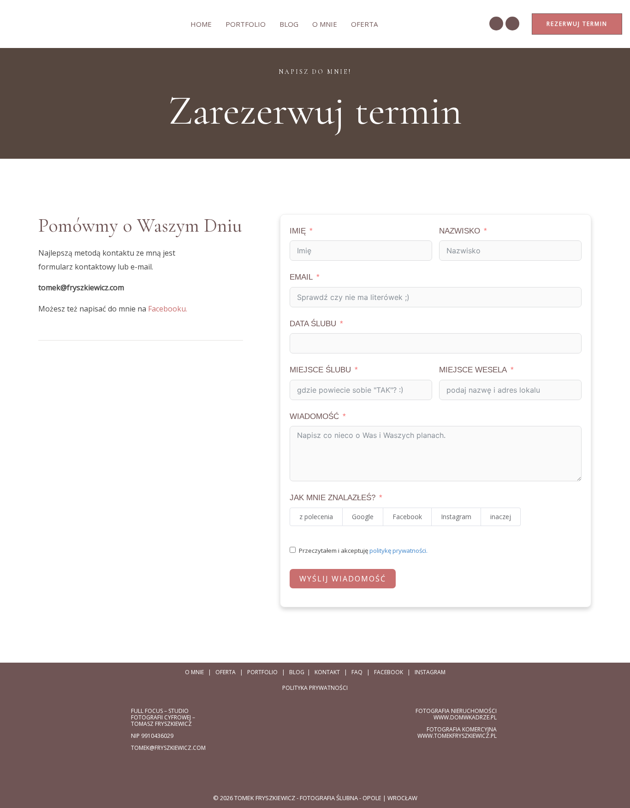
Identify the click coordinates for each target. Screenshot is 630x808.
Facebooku (167, 309)
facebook (388, 672)
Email (301, 277)
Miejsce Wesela (473, 369)
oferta (364, 24)
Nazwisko (459, 231)
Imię (298, 231)
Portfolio (246, 24)
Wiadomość (314, 416)
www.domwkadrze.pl (465, 717)
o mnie (324, 24)
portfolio (262, 672)
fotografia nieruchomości (456, 711)
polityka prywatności (315, 688)
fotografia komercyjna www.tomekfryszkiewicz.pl (457, 732)
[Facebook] (496, 23)
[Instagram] (512, 23)
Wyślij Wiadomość (342, 579)
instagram (430, 672)
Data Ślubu (313, 323)
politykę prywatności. (398, 550)
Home (201, 24)
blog (296, 672)
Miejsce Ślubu (320, 369)
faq (357, 672)
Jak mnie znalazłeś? (332, 497)
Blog (288, 24)
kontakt (327, 672)
